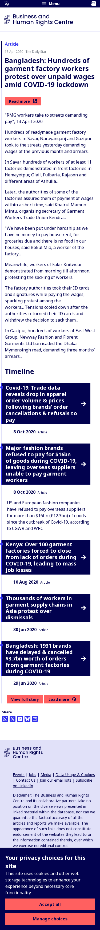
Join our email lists (55, 780)
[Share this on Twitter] (12, 719)
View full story (25, 699)
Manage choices (50, 919)
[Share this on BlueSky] (27, 719)
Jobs (32, 774)
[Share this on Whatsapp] (5, 719)
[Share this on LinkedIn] (20, 719)
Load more (59, 699)
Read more (19, 101)
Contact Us (25, 780)
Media (46, 774)
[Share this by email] (35, 719)
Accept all (50, 904)
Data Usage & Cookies (75, 774)
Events (19, 774)
